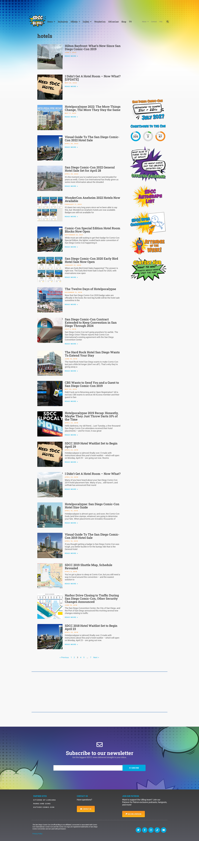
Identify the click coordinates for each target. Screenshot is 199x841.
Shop (123, 21)
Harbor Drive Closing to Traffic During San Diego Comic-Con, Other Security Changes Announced (92, 598)
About (144, 22)
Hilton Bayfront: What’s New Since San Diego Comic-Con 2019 (93, 47)
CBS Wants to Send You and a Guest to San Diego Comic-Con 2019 (92, 384)
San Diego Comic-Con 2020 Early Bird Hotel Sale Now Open (91, 260)
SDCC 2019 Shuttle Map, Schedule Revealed (88, 566)
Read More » (71, 56)
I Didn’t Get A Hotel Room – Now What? (92, 474)
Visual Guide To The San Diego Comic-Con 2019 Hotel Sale (92, 536)
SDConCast (113, 21)
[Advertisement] (99, 6)
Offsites (74, 21)
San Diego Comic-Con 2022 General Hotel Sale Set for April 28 (90, 168)
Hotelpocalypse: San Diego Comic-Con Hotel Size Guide (92, 505)
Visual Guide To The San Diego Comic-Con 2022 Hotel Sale (92, 138)
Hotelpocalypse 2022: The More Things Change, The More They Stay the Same (92, 108)
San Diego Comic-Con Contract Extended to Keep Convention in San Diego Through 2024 (91, 322)
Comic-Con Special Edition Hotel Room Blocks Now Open (92, 229)
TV (130, 21)
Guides (86, 21)
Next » (96, 657)
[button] (167, 21)
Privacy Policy (37, 834)
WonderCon (100, 21)
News (50, 21)
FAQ (160, 22)
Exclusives (63, 21)
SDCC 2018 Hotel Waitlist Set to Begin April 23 (91, 627)
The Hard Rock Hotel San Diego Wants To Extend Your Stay (92, 353)
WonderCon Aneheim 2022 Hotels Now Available (92, 199)
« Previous (64, 657)
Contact (154, 22)
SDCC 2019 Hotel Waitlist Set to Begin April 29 (91, 444)
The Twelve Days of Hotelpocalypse (90, 289)
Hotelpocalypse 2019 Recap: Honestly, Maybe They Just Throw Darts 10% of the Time (91, 416)
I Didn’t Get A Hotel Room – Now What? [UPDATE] (92, 77)
